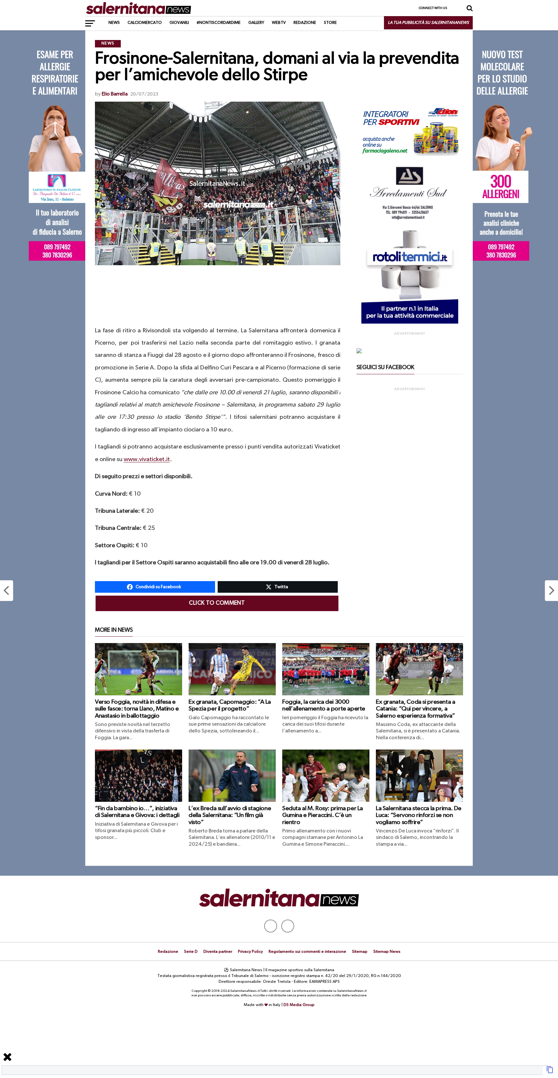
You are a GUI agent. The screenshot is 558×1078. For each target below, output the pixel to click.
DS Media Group (299, 1005)
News (114, 23)
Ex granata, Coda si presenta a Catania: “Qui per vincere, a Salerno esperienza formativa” (415, 709)
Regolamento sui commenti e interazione (307, 952)
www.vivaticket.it (147, 459)
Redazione (305, 23)
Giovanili (179, 23)
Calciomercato (145, 23)
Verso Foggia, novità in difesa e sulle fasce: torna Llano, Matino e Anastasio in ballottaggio (137, 709)
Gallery (256, 23)
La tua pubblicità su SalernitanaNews (428, 23)
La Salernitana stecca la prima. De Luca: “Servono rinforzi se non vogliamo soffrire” (418, 815)
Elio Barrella (115, 94)
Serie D (191, 952)
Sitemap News (386, 952)
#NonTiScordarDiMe (219, 23)
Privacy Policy (250, 952)
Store (330, 23)
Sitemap (359, 952)
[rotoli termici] (409, 322)
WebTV (279, 23)
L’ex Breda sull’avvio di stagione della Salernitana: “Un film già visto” (230, 815)
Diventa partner (217, 952)
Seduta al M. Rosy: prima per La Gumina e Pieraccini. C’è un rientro (322, 815)
